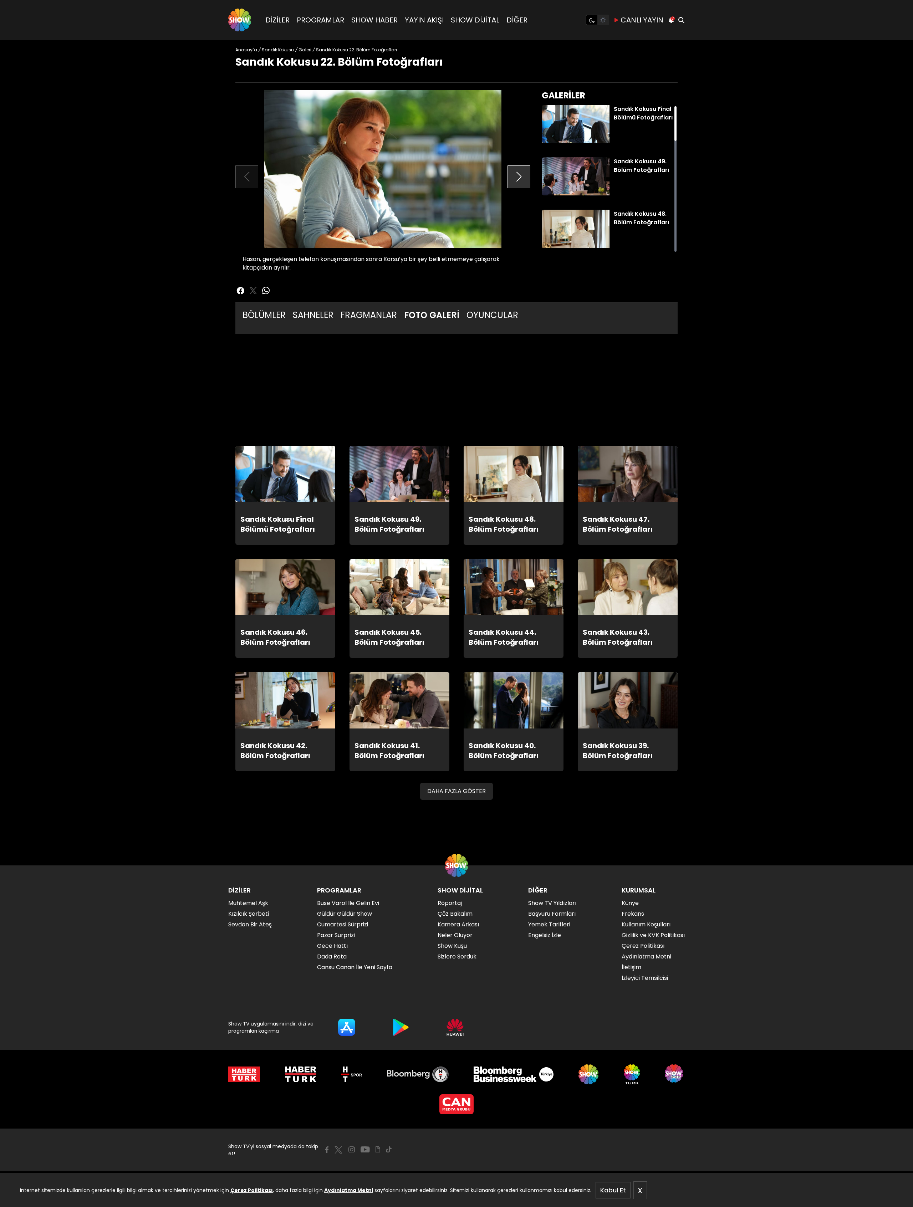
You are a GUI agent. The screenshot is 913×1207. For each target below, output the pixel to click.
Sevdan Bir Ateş (250, 924)
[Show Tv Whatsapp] (266, 290)
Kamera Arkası (458, 924)
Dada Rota (332, 956)
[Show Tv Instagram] (351, 1149)
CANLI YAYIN (642, 20)
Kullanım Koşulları (646, 924)
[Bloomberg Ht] (418, 1074)
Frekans (633, 914)
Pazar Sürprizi (336, 935)
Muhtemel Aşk (248, 903)
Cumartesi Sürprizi (342, 924)
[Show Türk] (632, 1074)
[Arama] (681, 20)
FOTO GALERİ (431, 315)
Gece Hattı (332, 946)
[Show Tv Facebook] (326, 1149)
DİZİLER (277, 20)
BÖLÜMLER (264, 315)
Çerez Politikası (251, 1190)
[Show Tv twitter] (253, 290)
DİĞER (516, 20)
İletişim (631, 967)
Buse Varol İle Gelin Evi (348, 903)
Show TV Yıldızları (552, 903)
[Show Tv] (239, 20)
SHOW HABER (374, 20)
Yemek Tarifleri (549, 924)
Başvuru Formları (552, 914)
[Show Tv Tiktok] (389, 1149)
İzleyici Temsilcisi (645, 978)
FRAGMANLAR (369, 315)
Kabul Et (613, 1190)
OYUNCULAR (492, 315)
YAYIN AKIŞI (424, 20)
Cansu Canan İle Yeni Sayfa (354, 967)
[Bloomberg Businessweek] (513, 1074)
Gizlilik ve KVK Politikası (653, 935)
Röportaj (450, 903)
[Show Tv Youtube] (365, 1149)
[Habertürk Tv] (300, 1074)
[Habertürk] (244, 1074)
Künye (630, 903)
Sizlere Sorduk (457, 956)
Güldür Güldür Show (344, 914)
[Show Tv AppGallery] (455, 1027)
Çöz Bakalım (455, 914)
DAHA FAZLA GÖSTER (456, 791)
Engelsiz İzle (544, 935)
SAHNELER (313, 315)
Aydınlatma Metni (348, 1190)
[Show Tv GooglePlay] (400, 1027)
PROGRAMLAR (320, 20)
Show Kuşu (452, 946)
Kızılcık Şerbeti (248, 914)
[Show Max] (675, 1074)
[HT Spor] (351, 1074)
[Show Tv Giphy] (378, 1149)
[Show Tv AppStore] (346, 1027)
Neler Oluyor (455, 935)
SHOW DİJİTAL (475, 20)
